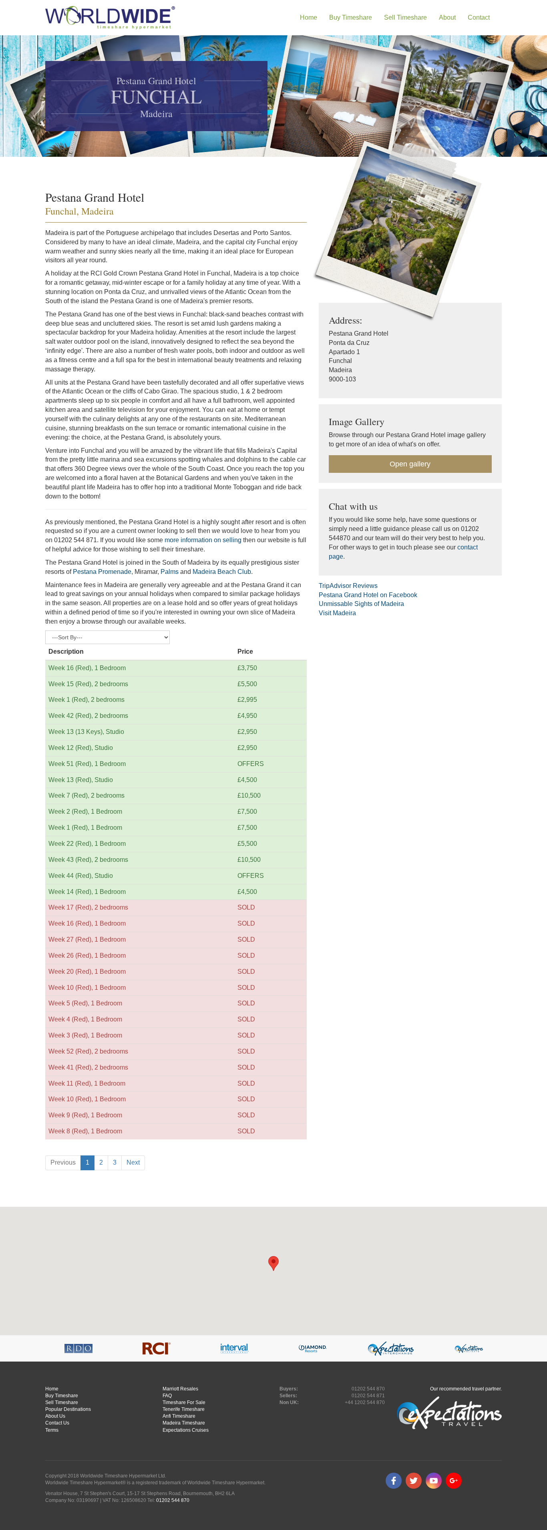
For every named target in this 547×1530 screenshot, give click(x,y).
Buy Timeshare (61, 1395)
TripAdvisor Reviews (348, 585)
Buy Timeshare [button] (350, 17)
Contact (479, 17)
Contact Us (57, 1423)
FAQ (167, 1395)
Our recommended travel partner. (466, 1389)
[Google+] (454, 1481)
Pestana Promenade (102, 571)
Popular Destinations (68, 1409)
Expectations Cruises (186, 1430)
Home (308, 17)
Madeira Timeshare (184, 1423)
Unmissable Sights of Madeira (361, 603)
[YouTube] (434, 1481)
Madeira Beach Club (222, 571)
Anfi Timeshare (179, 1416)
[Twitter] (414, 1481)
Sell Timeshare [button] (405, 17)
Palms (170, 571)
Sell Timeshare (61, 1402)
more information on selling (203, 540)
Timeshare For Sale (184, 1402)
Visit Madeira (337, 613)
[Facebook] (394, 1481)
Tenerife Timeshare (184, 1409)
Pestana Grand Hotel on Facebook (368, 595)
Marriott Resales (180, 1389)
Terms (51, 1430)
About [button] (447, 17)
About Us (55, 1416)
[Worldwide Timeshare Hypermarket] (110, 17)
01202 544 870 (172, 1500)
